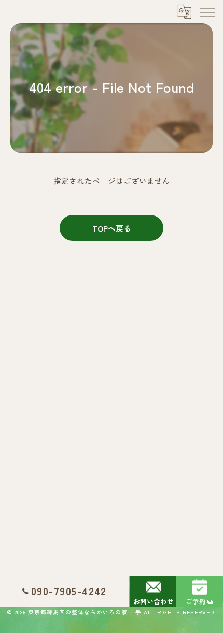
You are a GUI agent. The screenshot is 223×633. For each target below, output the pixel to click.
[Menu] (207, 11)
